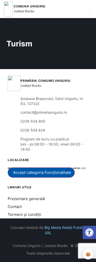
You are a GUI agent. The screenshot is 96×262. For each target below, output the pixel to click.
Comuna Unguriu (30, 6)
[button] (82, 8)
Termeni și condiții (24, 214)
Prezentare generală (26, 198)
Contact (15, 206)
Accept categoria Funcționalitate (42, 172)
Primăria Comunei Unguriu (45, 81)
